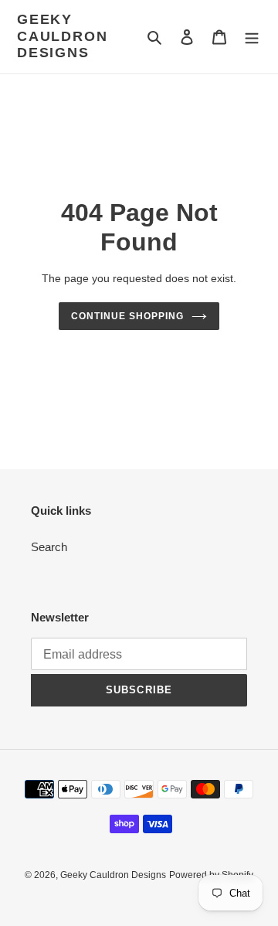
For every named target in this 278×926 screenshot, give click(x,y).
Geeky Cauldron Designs (62, 36)
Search (49, 546)
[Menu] (252, 36)
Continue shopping (127, 316)
